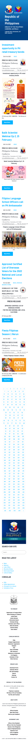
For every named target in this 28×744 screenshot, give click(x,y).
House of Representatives (14, 728)
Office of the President (14, 723)
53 (24, 410)
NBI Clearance (14, 651)
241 (5, 510)
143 (14, 457)
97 (9, 434)
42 (24, 404)
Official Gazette (14, 710)
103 (14, 436)
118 (14, 444)
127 (9, 450)
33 (11, 402)
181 (5, 479)
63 (22, 415)
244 (19, 510)
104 (18, 436)
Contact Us (14, 677)
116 (5, 444)
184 (18, 479)
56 (14, 412)
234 (19, 505)
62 (18, 415)
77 (11, 423)
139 (18, 455)
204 (19, 489)
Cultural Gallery (8, 573)
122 (9, 447)
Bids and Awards (14, 625)
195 (23, 484)
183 (14, 479)
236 (5, 508)
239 (19, 508)
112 (9, 442)
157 (9, 465)
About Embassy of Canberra (14, 614)
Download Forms (14, 668)
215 (23, 495)
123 (14, 447)
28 (16, 399)
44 (10, 407)
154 (18, 463)
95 (22, 431)
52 (20, 410)
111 (5, 442)
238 (14, 508)
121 (5, 447)
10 (15, 391)
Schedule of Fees (8, 588)
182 (9, 479)
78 (15, 423)
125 (23, 447)
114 (18, 442)
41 (20, 404)
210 (23, 492)
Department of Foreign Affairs (14, 612)
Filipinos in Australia (14, 691)
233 (14, 505)
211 (5, 495)
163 (14, 468)
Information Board (9, 571)
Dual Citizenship (14, 649)
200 (23, 487)
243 (15, 510)
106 (5, 439)
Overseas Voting (14, 622)
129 (18, 450)
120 (23, 444)
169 (19, 471)
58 (22, 412)
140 (23, 455)
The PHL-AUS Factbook (14, 695)
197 (9, 487)
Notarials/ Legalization (14, 644)
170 (23, 471)
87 (9, 428)
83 (14, 426)
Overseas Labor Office (14, 624)
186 (5, 481)
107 (9, 439)
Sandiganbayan (14, 734)
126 (5, 450)
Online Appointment (9, 584)
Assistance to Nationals (14, 653)
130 (23, 450)
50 (12, 410)
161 (5, 468)
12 (23, 391)
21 (11, 396)
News (5, 563)
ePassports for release (10, 586)
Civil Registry (14, 655)
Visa (14, 647)
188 (14, 481)
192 (9, 484)
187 (9, 481)
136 (5, 455)
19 (4, 396)
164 (18, 468)
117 (9, 444)
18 (23, 394)
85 (22, 426)
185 (23, 479)
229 (19, 503)
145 (23, 457)
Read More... (7, 122)
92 (9, 431)
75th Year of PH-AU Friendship (14, 693)
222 (9, 500)
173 (14, 473)
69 (4, 420)
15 (12, 394)
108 (14, 439)
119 (18, 444)
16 (16, 394)
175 (23, 473)
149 (19, 460)
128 (14, 450)
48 (4, 410)
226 (5, 503)
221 (5, 500)
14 (8, 394)
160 (23, 465)
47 (22, 407)
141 (5, 457)
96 (5, 434)
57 (18, 412)
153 (14, 463)
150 (23, 460)
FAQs (5, 582)
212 (9, 495)
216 (5, 497)
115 (22, 442)
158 (14, 465)
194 (18, 484)
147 (9, 460)
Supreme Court (14, 730)
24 (24, 396)
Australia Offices (14, 669)
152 (9, 463)
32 (7, 402)
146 (5, 460)
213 (14, 495)
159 (18, 465)
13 (4, 394)
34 (16, 402)
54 (6, 412)
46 (18, 407)
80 (24, 423)
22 (15, 396)
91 (5, 431)
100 (22, 434)
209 (19, 492)
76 (8, 423)
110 (23, 439)
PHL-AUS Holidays (14, 671)
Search (14, 673)
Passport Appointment (14, 642)
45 (14, 407)
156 (5, 465)
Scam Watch (14, 629)
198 (14, 487)
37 (3, 404)
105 (23, 436)
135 (23, 452)
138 (14, 455)
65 (10, 418)
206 (5, 492)
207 (9, 492)
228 (14, 503)
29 (20, 399)
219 (18, 497)
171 (5, 473)
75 (4, 423)
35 (20, 402)
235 (23, 505)
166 (5, 471)
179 (18, 476)
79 (20, 423)
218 (14, 497)
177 (9, 476)
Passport (14, 646)
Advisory (6, 565)
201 (5, 489)
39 (12, 404)
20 (8, 396)
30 (24, 399)
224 (19, 500)
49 (8, 410)
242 (10, 510)
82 (9, 426)
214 (18, 495)
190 (23, 481)
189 (19, 481)
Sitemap (14, 675)
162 (9, 468)
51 (16, 410)
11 (19, 391)
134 (18, 452)
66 (14, 418)
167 (9, 471)
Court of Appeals (14, 732)
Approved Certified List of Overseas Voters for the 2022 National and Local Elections (12, 271)
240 (23, 508)
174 (18, 473)
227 (9, 503)
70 (8, 420)
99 (18, 434)
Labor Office (7, 567)
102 (9, 436)
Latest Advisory (14, 618)
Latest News (14, 616)
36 (24, 402)
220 (23, 497)
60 (10, 415)
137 (9, 455)
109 (19, 439)
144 (18, 457)
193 (14, 484)
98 (13, 434)
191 (5, 484)
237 (9, 508)
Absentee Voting (8, 569)
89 (18, 428)
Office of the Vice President (14, 725)
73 (20, 420)
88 (14, 428)
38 (7, 404)
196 (5, 487)
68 (22, 418)
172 (9, 473)
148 (14, 460)
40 (16, 404)
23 (20, 396)
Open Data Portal (14, 712)
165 (23, 468)
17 (19, 394)
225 (23, 500)
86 (5, 428)
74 (24, 420)
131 (5, 452)
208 (14, 492)
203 (14, 489)
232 (9, 505)
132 (9, 452)
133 (14, 452)
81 (5, 426)
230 (23, 503)
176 (5, 476)
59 (6, 415)
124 (18, 447)
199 (19, 487)
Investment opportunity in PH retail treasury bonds (13, 48)
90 (22, 428)
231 (5, 505)
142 (9, 457)
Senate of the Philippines (14, 727)
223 (14, 500)
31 (3, 402)
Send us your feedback (14, 714)
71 (12, 420)
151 (5, 463)
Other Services (14, 659)
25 (3, 399)
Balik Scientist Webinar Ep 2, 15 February (10, 136)
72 (16, 420)
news (15, 56)
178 (14, 476)
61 (14, 415)
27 (12, 399)
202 (9, 489)
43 (5, 407)
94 (18, 431)
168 (14, 471)
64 (5, 418)
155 (23, 463)
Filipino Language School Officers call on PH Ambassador (12, 202)
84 (18, 426)
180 (23, 476)
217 (9, 497)
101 (5, 436)
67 (18, 418)
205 (23, 489)
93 (14, 431)
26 (8, 399)
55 (10, 412)
